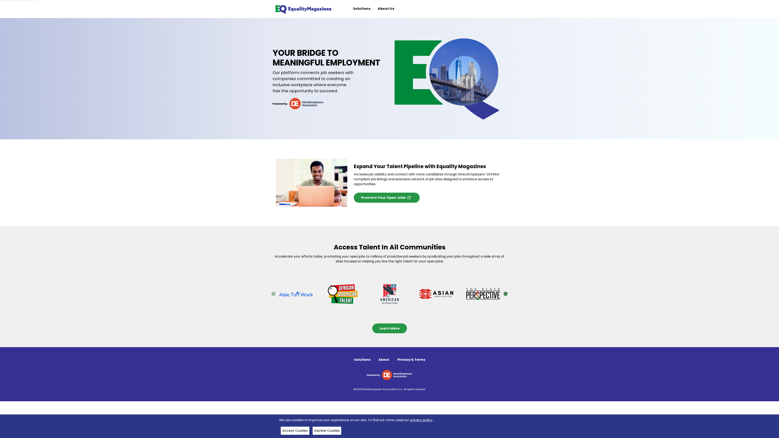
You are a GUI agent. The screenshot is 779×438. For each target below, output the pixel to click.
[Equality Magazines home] (303, 9)
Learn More (390, 328)
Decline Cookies (327, 430)
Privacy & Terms (411, 359)
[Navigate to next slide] (506, 294)
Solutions (362, 359)
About (384, 359)
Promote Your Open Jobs (383, 197)
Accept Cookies (295, 430)
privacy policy (421, 420)
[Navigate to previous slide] (273, 294)
